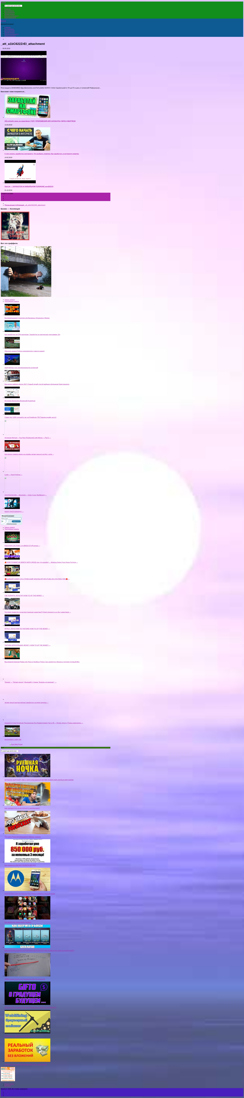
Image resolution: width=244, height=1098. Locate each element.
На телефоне (9, 11)
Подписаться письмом (12, 523)
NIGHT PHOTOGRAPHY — (14, 511)
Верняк (3, 2)
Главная (7, 9)
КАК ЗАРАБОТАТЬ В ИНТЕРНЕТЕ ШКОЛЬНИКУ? (22, 808)
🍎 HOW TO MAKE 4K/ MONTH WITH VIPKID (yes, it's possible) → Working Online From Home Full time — (41, 562)
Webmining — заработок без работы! (17, 1036)
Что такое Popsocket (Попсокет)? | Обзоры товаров (23, 837)
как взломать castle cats (13, 739)
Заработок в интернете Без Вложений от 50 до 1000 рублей (26, 1064)
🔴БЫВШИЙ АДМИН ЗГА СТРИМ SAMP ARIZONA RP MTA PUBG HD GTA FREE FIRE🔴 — (37, 579)
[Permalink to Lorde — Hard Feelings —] (12, 471)
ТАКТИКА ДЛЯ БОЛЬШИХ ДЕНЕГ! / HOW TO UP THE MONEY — (28, 645)
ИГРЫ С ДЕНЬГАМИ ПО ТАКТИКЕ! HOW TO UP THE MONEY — (27, 629)
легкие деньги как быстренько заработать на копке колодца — (26, 702)
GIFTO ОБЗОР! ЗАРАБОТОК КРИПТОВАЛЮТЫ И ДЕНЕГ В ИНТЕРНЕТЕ (30, 1007)
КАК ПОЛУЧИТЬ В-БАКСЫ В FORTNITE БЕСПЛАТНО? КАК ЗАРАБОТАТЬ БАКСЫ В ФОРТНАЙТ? (39, 950)
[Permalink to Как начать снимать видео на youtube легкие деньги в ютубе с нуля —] (12, 451)
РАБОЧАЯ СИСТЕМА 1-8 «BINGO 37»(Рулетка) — (22, 546)
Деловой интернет (8, 516)
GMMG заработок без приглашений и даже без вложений (25, 979)
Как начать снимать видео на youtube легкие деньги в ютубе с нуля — (29, 454)
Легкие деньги (10, 14)
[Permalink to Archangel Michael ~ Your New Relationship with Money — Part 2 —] (12, 434)
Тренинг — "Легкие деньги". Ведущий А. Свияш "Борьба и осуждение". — (31, 682)
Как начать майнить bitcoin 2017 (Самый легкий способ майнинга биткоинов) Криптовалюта (37, 384)
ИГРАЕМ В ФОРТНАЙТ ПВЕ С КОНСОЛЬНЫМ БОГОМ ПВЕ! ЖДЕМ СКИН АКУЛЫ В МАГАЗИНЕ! (39, 780)
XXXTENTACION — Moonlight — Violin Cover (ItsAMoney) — (26, 495)
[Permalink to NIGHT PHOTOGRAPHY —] (12, 508)
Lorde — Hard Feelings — (13, 475)
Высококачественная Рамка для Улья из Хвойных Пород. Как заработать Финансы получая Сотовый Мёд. (42, 662)
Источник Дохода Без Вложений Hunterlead (20, 401)
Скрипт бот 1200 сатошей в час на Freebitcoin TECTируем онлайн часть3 (30, 417)
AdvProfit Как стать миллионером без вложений (21, 368)
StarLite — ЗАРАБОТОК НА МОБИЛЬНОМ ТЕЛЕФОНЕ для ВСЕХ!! (29, 186)
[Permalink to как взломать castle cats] (12, 736)
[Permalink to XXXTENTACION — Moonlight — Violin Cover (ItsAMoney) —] (12, 492)
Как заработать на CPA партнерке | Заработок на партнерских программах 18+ (32, 334)
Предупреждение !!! (11, 16)
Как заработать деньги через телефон (18, 922)
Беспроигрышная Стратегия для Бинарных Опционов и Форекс (27, 318)
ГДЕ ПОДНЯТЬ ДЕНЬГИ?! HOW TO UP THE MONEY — (24, 595)
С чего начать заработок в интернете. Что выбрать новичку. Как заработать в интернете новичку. (42, 154)
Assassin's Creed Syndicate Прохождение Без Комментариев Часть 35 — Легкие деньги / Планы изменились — (44, 723)
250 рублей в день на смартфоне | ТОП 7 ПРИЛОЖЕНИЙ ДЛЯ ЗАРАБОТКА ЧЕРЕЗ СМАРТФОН (40, 121)
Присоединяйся (10, 17)
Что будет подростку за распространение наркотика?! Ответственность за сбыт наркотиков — (38, 612)
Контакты (8, 1085)
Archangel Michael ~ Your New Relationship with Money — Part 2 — (28, 438)
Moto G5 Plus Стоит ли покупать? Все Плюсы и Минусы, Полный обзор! (30, 894)
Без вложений (10, 12)
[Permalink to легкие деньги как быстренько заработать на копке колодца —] (12, 699)
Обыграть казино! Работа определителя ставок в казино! (25, 351)
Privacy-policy (9, 1084)
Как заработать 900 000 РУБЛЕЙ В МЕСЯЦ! (20, 865)
